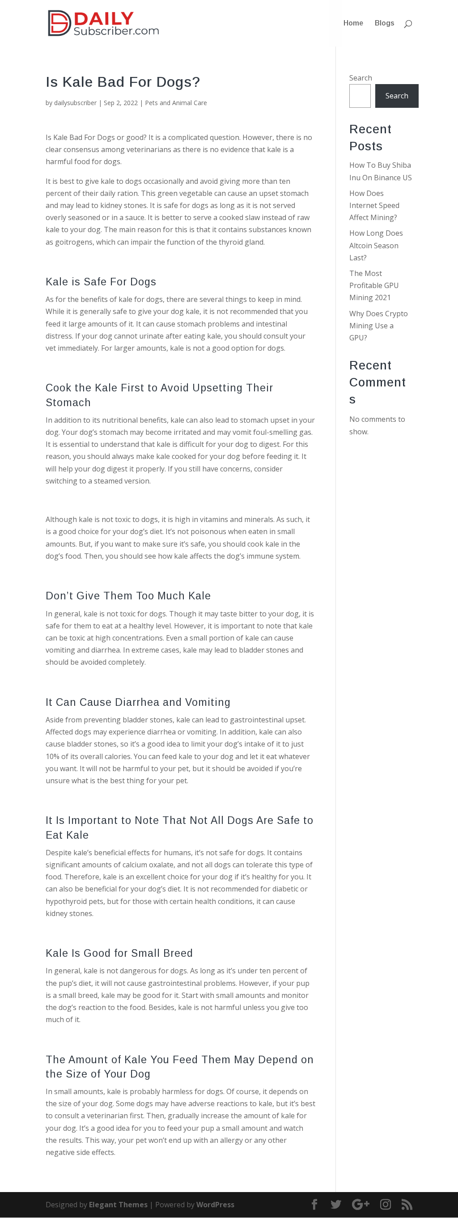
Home (353, 23)
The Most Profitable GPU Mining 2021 (374, 285)
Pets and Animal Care (176, 102)
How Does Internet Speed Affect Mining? (374, 205)
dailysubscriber (75, 102)
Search (360, 78)
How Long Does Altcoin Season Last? (376, 245)
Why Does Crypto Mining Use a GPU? (378, 326)
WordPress (215, 1205)
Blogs (384, 23)
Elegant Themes (118, 1205)
